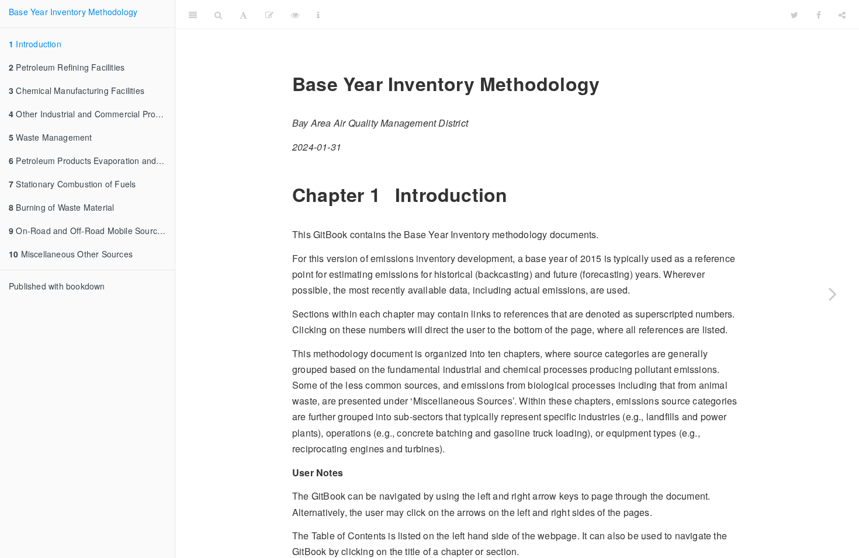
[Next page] (832, 293)
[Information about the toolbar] (318, 14)
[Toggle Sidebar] (193, 14)
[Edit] (269, 14)
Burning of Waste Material (61, 207)
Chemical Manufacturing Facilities (76, 90)
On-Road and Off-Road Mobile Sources (87, 230)
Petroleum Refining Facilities (66, 67)
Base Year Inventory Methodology (73, 12)
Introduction (35, 44)
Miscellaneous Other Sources (71, 254)
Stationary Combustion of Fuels (72, 184)
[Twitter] (794, 14)
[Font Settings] (243, 14)
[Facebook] (819, 14)
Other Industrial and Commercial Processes (92, 114)
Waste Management (50, 137)
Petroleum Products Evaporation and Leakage (92, 160)
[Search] (218, 14)
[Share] (842, 14)
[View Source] (295, 14)
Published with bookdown (57, 286)
